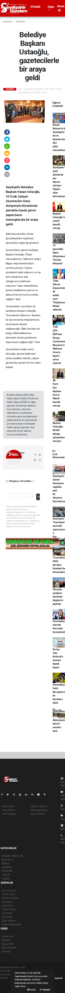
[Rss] (33, 794)
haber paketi (6, 981)
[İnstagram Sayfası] (15, 794)
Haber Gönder (37, 814)
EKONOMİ (7, 871)
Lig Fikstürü (8, 905)
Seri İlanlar (7, 917)
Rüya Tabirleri (9, 947)
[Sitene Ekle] (46, 794)
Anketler (6, 940)
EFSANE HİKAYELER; (38, 8)
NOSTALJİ (7, 859)
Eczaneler (7, 901)
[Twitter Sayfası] (9, 794)
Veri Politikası (9, 814)
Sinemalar (7, 913)
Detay (32, 989)
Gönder (39, 496)
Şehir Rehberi (9, 920)
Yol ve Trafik (8, 894)
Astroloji (6, 951)
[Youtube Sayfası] (21, 794)
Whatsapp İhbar (38, 810)
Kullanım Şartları (38, 806)
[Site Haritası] (39, 794)
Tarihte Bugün (9, 909)
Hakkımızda (8, 806)
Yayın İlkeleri (8, 810)
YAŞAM (6, 878)
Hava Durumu (9, 890)
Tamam (46, 989)
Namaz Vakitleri (10, 898)
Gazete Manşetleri (11, 924)
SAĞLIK (6, 874)
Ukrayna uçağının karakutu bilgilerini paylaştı (58, 596)
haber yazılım (7, 985)
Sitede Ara (7, 936)
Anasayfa (7, 21)
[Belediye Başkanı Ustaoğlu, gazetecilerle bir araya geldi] (24, 111)
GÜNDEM (20, 21)
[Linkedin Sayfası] (27, 794)
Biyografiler (8, 944)
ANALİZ (6, 863)
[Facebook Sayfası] (3, 794)
